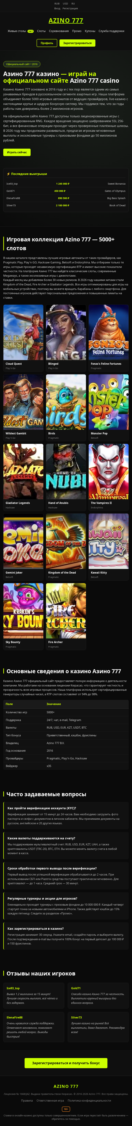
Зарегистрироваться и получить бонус (66, 1063)
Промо (76, 31)
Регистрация (70, 8)
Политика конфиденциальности (89, 1100)
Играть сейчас (17, 152)
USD (65, 3)
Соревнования (59, 31)
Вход (57, 8)
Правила (27, 1100)
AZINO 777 (66, 20)
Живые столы (20, 31)
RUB (56, 3)
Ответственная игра (50, 1100)
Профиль (47, 43)
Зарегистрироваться (77, 43)
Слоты (41, 31)
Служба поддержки (111, 31)
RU (73, 3)
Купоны (90, 31)
